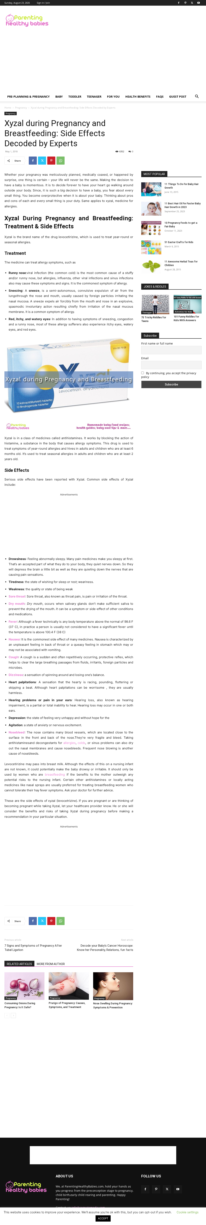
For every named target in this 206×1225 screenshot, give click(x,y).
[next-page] (13, 1015)
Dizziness (16, 675)
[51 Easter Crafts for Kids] (151, 247)
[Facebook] (179, 3)
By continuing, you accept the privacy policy (168, 375)
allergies (69, 743)
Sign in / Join (43, 2)
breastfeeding (55, 774)
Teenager (94, 96)
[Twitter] (192, 3)
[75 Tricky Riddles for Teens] (155, 304)
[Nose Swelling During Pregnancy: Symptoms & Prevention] (113, 986)
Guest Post (177, 96)
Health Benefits (137, 96)
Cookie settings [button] (188, 1212)
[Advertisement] (128, 20)
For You (113, 96)
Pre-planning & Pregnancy (28, 96)
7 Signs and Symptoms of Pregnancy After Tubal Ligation (33, 948)
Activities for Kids (183, 311)
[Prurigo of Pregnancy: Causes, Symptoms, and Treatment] (69, 986)
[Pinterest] (185, 3)
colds (81, 743)
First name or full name (157, 343)
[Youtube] (199, 3)
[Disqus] (68, 1078)
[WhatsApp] (61, 161)
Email (145, 358)
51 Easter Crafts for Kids (179, 242)
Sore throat (17, 596)
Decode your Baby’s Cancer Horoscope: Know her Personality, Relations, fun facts (105, 948)
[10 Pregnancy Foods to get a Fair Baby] (151, 228)
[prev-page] (6, 1015)
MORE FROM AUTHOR (51, 964)
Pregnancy (21, 107)
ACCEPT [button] (103, 1218)
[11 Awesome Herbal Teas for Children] (151, 266)
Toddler (74, 96)
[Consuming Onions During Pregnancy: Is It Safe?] (24, 986)
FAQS (160, 96)
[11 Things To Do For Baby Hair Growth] (151, 189)
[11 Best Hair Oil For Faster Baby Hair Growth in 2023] (151, 209)
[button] (197, 97)
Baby (59, 96)
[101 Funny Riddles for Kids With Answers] (188, 304)
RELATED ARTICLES (19, 964)
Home (7, 107)
